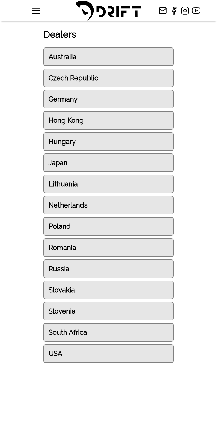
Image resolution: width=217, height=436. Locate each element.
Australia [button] (62, 57)
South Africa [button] (68, 332)
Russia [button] (59, 269)
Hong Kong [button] (66, 120)
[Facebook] (175, 11)
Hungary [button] (62, 142)
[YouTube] (197, 11)
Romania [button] (62, 248)
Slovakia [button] (62, 290)
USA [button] (55, 354)
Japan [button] (58, 163)
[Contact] (164, 11)
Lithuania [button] (63, 184)
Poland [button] (60, 226)
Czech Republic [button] (73, 78)
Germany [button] (63, 99)
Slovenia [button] (62, 311)
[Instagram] (186, 11)
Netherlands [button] (68, 205)
